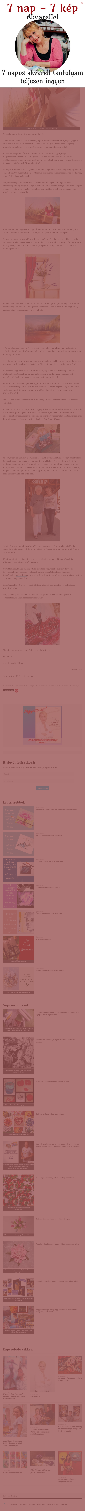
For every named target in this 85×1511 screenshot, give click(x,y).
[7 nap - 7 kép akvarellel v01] (42, 43)
